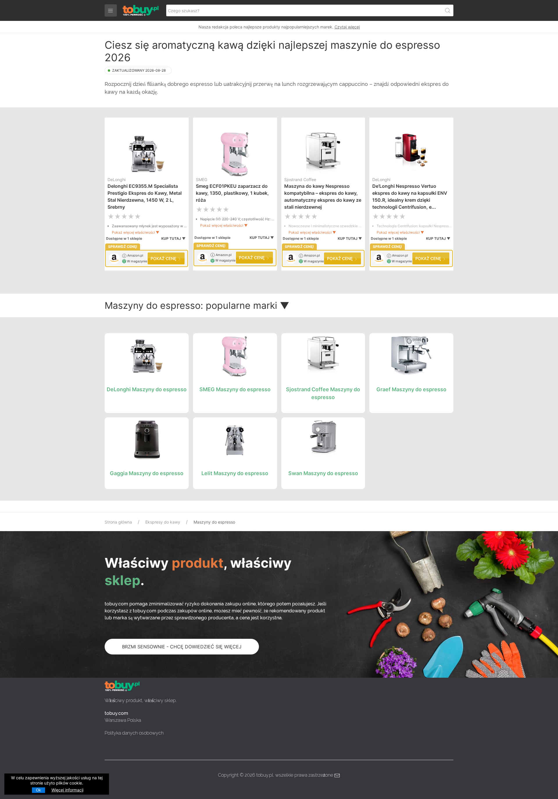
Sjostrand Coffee (300, 179)
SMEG (201, 179)
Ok (38, 790)
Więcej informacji (67, 789)
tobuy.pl (264, 775)
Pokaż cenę (164, 258)
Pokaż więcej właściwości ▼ (135, 232)
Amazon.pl (134, 255)
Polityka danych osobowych (134, 733)
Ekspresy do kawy (162, 522)
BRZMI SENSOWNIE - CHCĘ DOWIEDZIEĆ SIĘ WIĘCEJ (182, 647)
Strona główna (118, 522)
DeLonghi (117, 179)
